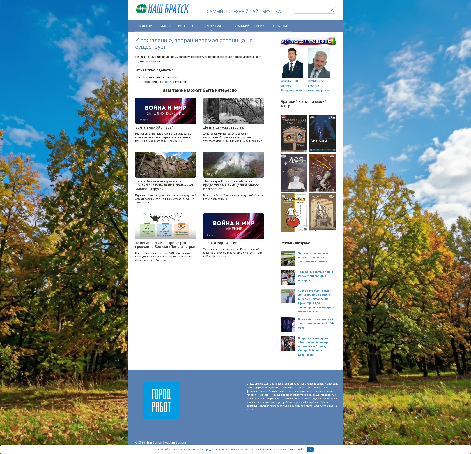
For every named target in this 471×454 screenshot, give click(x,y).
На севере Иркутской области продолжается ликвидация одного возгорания (231, 185)
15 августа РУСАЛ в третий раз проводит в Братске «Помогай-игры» (165, 245)
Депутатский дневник (246, 26)
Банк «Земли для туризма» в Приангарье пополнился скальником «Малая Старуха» (165, 185)
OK (310, 449)
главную (168, 82)
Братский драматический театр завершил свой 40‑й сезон (316, 323)
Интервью (186, 26)
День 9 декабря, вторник (223, 127)
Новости (146, 26)
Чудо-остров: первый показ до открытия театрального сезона (313, 257)
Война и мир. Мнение (220, 243)
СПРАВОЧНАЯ (211, 26)
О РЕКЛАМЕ (280, 26)
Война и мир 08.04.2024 (154, 127)
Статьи (165, 26)
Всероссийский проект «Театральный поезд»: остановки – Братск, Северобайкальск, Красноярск (314, 346)
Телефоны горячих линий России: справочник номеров (315, 276)
